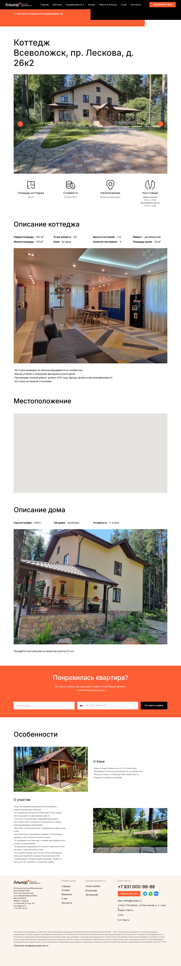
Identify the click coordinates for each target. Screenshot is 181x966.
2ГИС (120, 915)
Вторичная (91, 890)
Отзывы (65, 890)
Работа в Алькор (108, 4)
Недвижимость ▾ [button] (75, 4)
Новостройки (93, 886)
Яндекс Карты (125, 910)
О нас (124, 4)
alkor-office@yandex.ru (129, 900)
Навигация (69, 880)
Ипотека (57, 4)
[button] (162, 4)
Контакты (136, 4)
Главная (44, 4)
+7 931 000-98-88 (136, 886)
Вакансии (67, 894)
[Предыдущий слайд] (20, 124)
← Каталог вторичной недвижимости (38, 13)
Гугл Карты (123, 920)
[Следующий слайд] (160, 124)
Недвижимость (96, 880)
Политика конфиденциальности (31, 945)
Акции (91, 4)
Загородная (92, 894)
